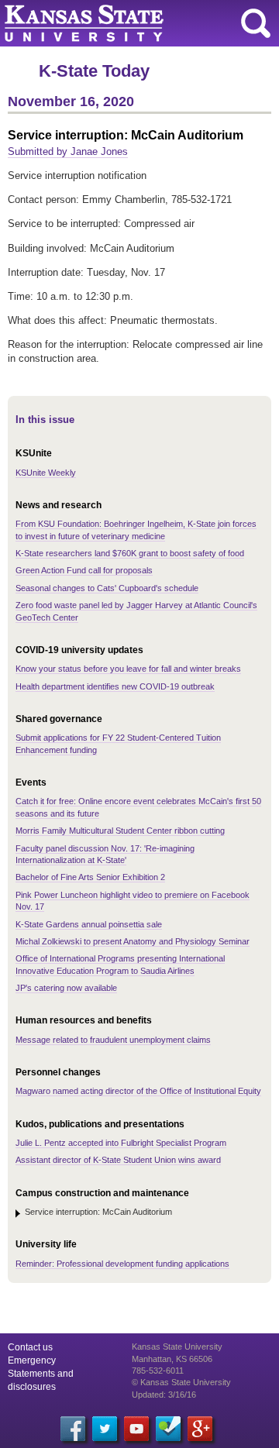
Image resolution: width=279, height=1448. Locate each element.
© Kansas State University (181, 1382)
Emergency (32, 1360)
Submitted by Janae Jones (68, 151)
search (255, 23)
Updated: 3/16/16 (164, 1394)
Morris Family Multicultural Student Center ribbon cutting (120, 830)
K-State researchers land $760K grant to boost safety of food (130, 553)
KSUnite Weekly (46, 472)
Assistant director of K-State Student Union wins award (118, 1159)
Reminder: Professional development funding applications (122, 1263)
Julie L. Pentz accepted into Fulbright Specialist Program (121, 1142)
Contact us (30, 1347)
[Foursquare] (168, 1428)
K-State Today (94, 71)
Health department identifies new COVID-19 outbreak (115, 686)
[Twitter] (104, 1428)
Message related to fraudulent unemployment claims (113, 1039)
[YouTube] (136, 1428)
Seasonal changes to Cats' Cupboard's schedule (107, 588)
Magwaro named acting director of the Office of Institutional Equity (138, 1090)
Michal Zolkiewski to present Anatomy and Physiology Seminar (133, 941)
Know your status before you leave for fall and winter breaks (128, 668)
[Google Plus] (200, 1428)
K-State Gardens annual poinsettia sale (89, 924)
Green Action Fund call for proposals (84, 570)
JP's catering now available (66, 987)
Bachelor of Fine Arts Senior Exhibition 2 (90, 877)
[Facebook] (72, 1428)
